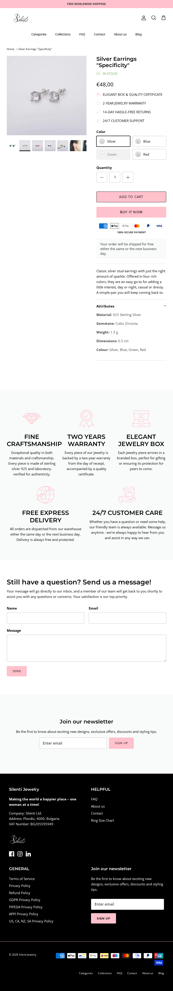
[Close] (130, 461)
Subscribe (86, 515)
